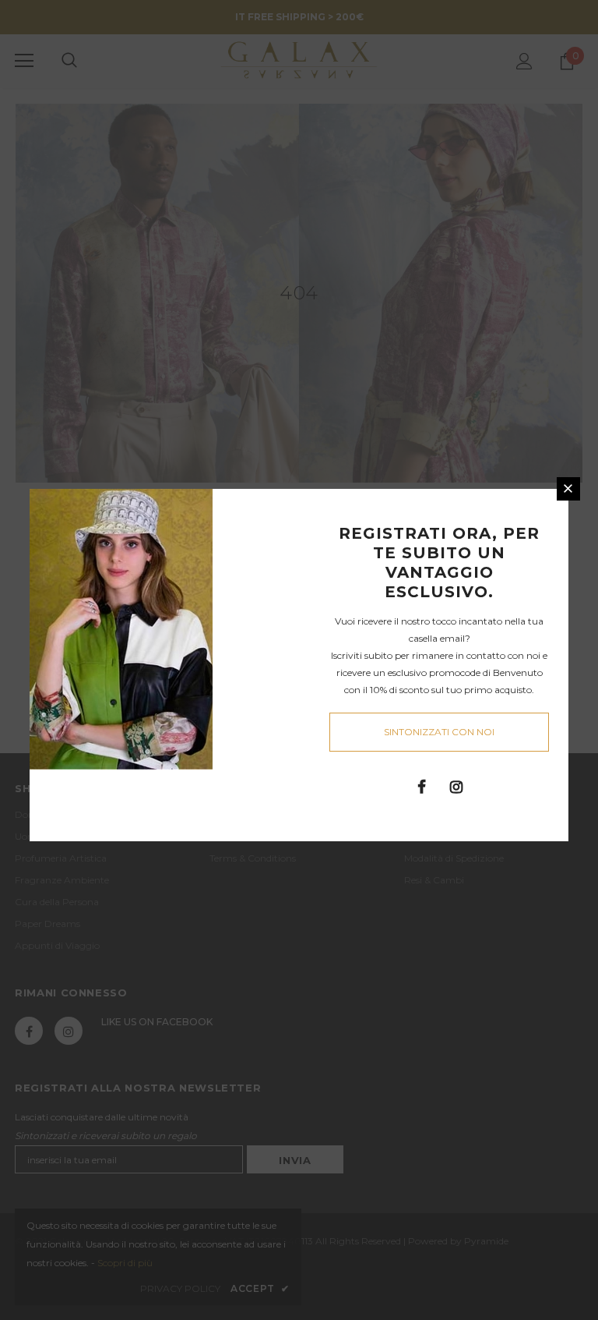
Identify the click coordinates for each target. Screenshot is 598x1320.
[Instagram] (456, 786)
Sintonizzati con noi (439, 732)
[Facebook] (421, 786)
